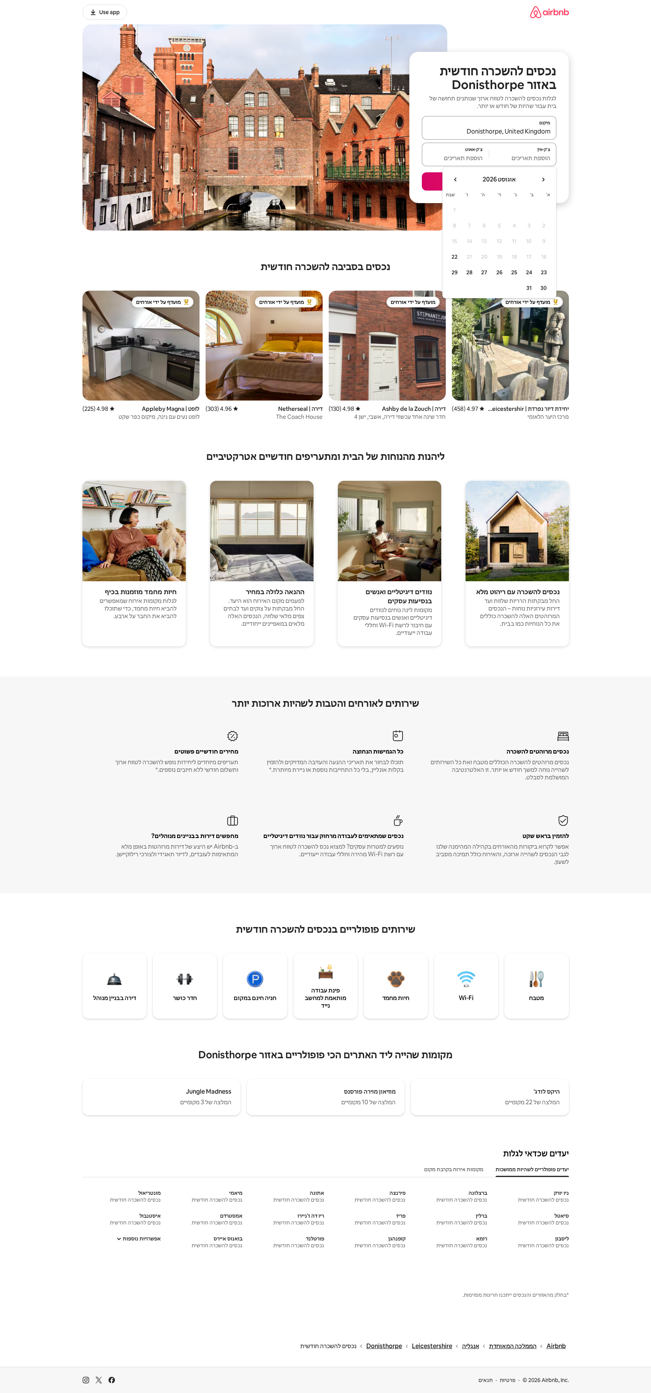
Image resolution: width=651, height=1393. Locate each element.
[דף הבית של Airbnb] (549, 12)
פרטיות (507, 1380)
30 (543, 288)
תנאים (485, 1380)
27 (484, 272)
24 (529, 272)
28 (469, 272)
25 (514, 272)
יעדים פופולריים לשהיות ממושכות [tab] (532, 1169)
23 (544, 272)
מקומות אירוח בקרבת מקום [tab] (453, 1169)
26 (499, 272)
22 (454, 256)
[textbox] (522, 157)
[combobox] (489, 131)
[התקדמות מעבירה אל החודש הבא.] (455, 179)
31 (529, 288)
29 (454, 272)
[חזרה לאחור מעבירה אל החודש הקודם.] (543, 179)
